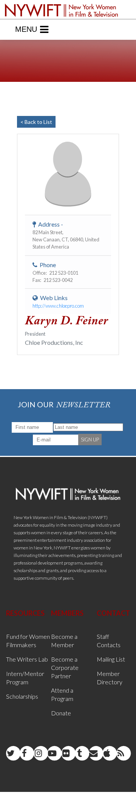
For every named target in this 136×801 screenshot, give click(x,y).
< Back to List (36, 122)
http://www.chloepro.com (58, 306)
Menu (26, 29)
